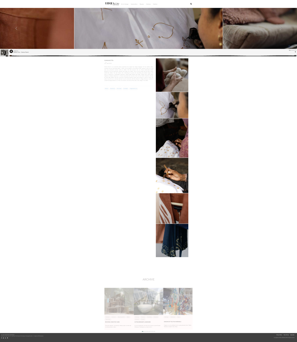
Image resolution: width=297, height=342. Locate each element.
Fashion (155, 4)
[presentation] (16, 27)
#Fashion (106, 88)
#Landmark (142, 319)
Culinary (148, 4)
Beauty (142, 4)
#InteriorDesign (108, 319)
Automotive (134, 4)
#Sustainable (119, 88)
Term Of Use (286, 334)
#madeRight (125, 88)
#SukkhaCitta (112, 88)
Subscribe (292, 334)
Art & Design (124, 4)
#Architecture (137, 319)
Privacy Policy (279, 334)
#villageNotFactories (133, 88)
